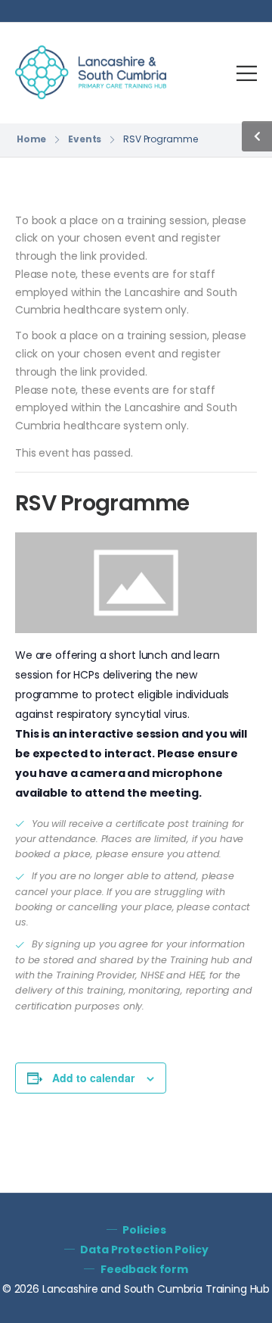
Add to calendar (93, 1077)
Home (32, 139)
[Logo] (90, 72)
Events (84, 139)
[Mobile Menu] (246, 73)
